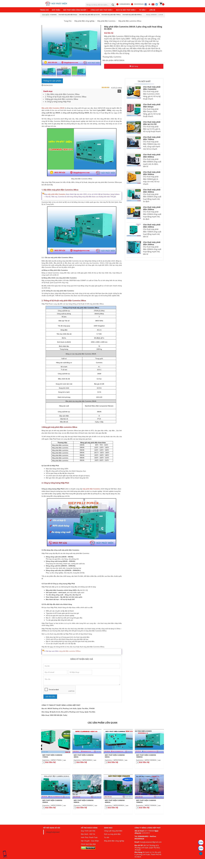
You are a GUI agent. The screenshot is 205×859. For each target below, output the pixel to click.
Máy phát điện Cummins (106, 21)
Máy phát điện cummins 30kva (129, 21)
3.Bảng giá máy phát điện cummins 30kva (61, 99)
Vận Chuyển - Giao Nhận (90, 841)
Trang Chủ (67, 21)
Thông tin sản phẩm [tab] (52, 80)
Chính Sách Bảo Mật (88, 844)
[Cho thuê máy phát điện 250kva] (134, 213)
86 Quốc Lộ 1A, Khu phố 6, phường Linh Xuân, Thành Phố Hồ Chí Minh (148, 854)
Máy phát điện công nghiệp (114, 841)
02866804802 (124, 4)
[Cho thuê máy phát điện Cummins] (134, 93)
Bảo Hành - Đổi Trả (88, 834)
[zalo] (200, 848)
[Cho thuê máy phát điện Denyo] (134, 111)
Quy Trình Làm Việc (88, 831)
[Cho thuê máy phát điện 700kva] (134, 143)
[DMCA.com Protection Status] (88, 848)
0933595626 (139, 4)
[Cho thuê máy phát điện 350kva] (134, 196)
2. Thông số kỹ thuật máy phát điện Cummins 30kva (65, 97)
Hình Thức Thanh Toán (89, 837)
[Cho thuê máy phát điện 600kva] (134, 161)
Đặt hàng (134, 66)
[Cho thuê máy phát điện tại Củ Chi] (134, 127)
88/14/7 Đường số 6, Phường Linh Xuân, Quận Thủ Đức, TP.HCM (147, 847)
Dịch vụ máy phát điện (112, 834)
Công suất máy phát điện (113, 831)
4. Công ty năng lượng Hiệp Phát (58, 101)
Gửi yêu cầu (50, 697)
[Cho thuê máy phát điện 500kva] (134, 178)
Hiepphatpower (53, 832)
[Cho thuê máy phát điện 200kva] (134, 248)
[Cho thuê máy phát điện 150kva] (134, 231)
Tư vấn (106, 837)
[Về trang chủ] (57, 3)
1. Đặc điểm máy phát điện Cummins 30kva (62, 94)
